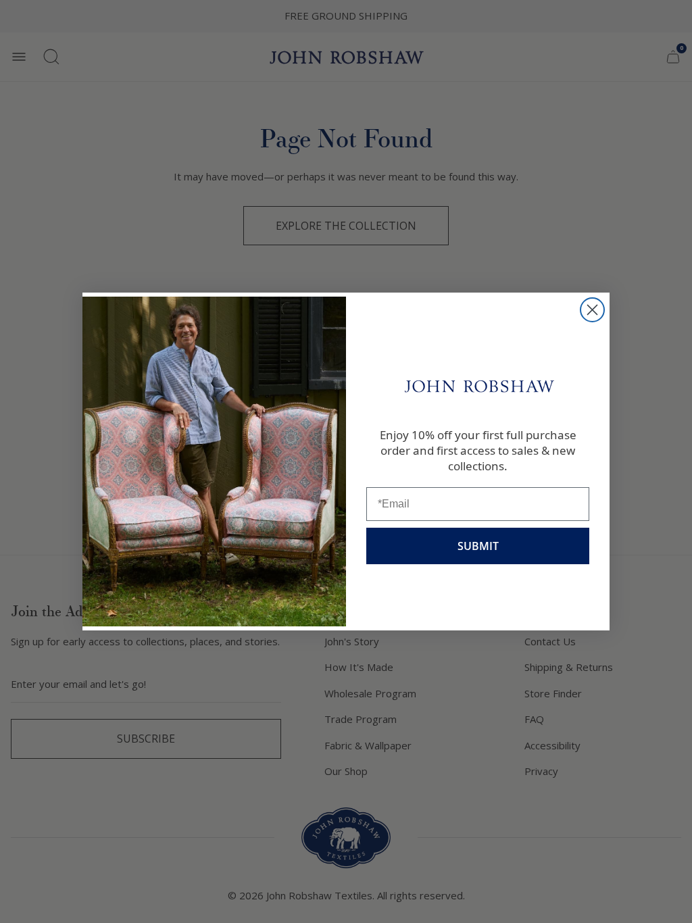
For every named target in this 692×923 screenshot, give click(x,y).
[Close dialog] (592, 310)
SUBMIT (478, 546)
